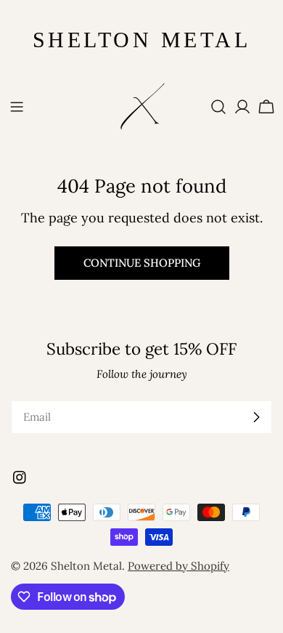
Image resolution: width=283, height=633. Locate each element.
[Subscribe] (256, 417)
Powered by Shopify (178, 566)
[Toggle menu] (16, 106)
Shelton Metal (86, 566)
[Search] (218, 106)
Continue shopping (141, 263)
